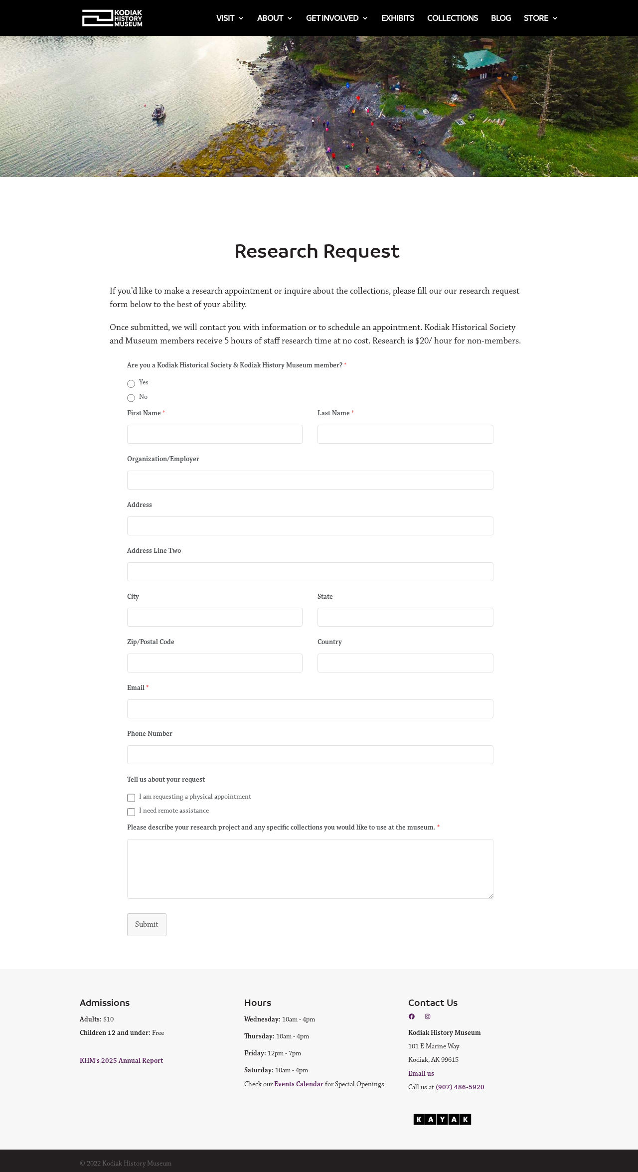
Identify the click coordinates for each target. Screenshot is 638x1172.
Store (536, 18)
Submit (147, 924)
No (143, 396)
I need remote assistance (174, 810)
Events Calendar (298, 1084)
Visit (225, 18)
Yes (144, 382)
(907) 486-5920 (460, 1087)
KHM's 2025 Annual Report (121, 1060)
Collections (452, 18)
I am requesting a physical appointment (195, 796)
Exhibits (397, 18)
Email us (421, 1073)
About (270, 18)
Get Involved (332, 18)
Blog (501, 18)
